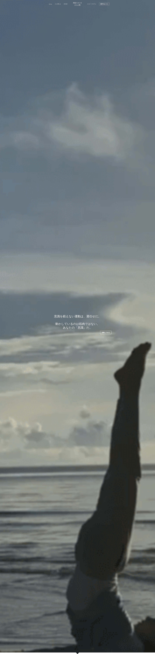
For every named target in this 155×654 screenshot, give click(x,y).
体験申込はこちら (104, 4)
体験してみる (106, 332)
